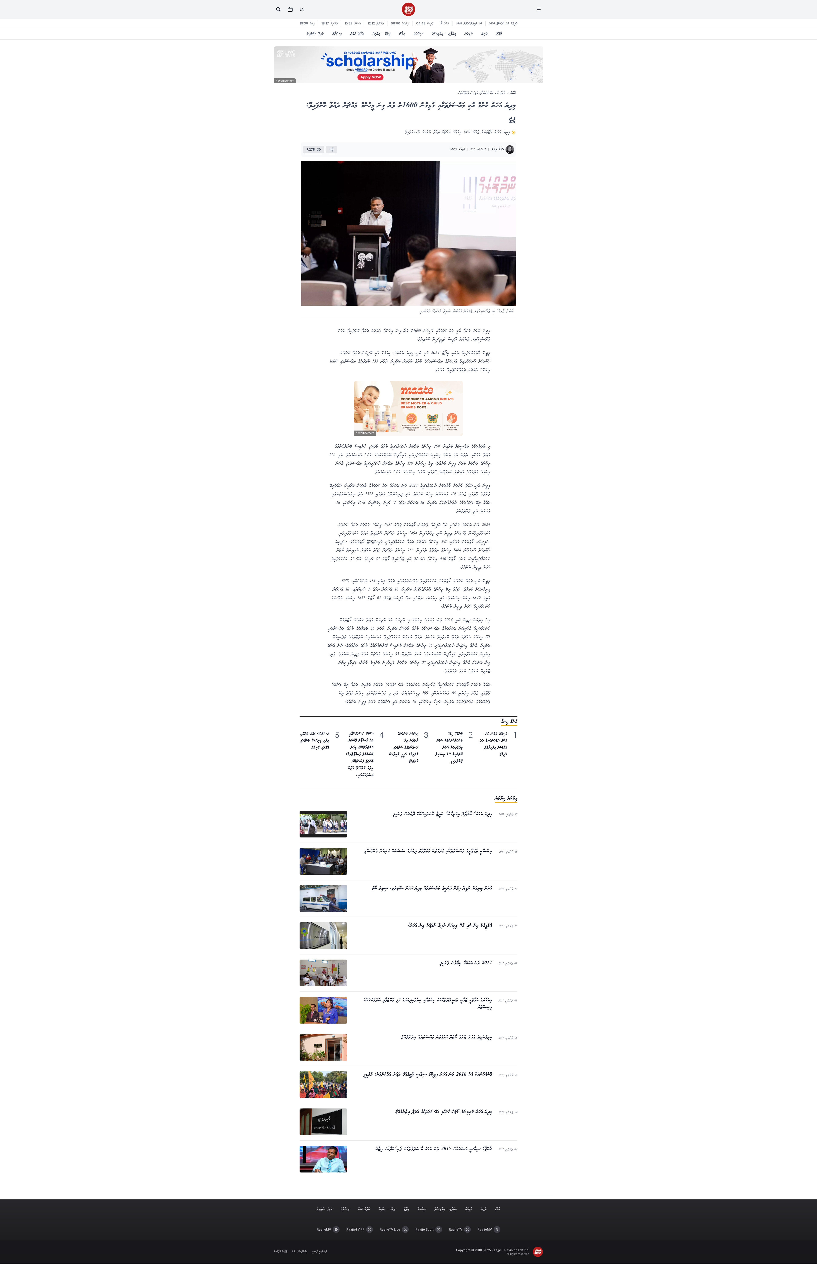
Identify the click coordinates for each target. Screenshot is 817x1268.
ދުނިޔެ (484, 34)
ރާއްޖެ (499, 34)
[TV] (290, 9)
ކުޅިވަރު (469, 34)
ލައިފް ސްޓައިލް (315, 34)
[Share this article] (331, 149)
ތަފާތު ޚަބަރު (357, 34)
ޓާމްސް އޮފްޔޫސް (280, 1252)
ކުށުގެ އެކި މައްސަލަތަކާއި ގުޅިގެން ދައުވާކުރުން (481, 93)
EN (302, 9)
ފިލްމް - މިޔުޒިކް (381, 34)
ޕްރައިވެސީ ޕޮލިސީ (319, 1252)
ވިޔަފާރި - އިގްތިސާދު (444, 34)
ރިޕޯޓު (402, 34)
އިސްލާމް (337, 34)
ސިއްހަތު (418, 34)
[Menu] (538, 9)
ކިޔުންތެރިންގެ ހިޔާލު (299, 1252)
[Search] (278, 9)
